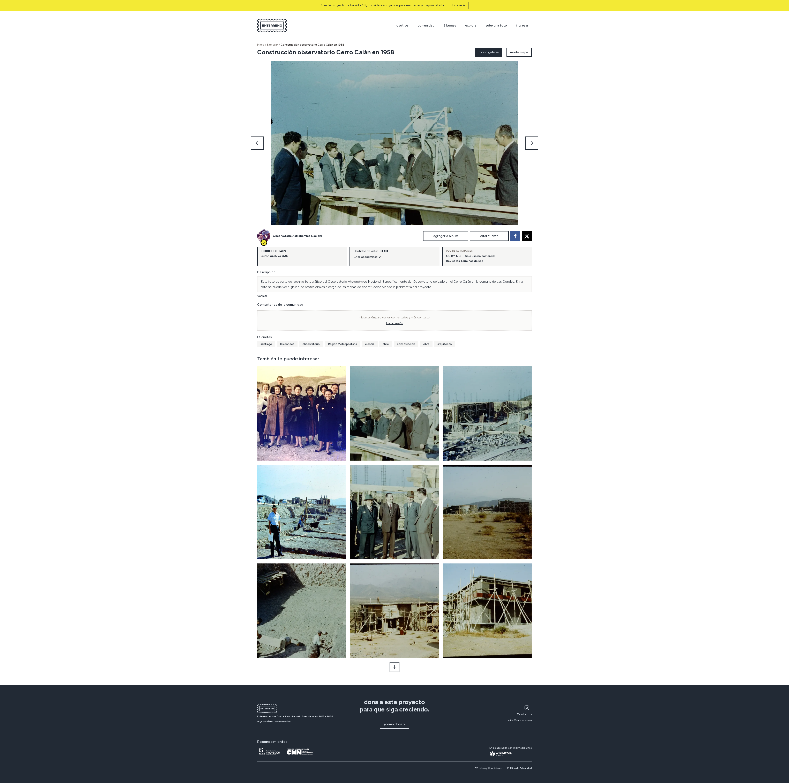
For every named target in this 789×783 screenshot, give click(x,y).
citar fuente (489, 236)
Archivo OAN (279, 256)
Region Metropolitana (342, 344)
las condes (287, 344)
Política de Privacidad (519, 768)
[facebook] (515, 236)
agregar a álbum (445, 236)
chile (386, 344)
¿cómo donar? (394, 724)
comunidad (426, 25)
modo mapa (519, 52)
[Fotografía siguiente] (531, 143)
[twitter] (527, 236)
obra (426, 344)
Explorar (272, 44)
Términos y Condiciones (488, 768)
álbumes (450, 25)
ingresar (522, 25)
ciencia (369, 344)
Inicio (260, 44)
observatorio (311, 344)
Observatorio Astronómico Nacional (298, 236)
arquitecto (444, 344)
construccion (406, 344)
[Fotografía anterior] (257, 143)
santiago (266, 344)
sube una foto (496, 25)
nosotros (401, 25)
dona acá (458, 5)
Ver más (262, 296)
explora (470, 25)
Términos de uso (471, 261)
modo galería (489, 52)
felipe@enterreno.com (520, 720)
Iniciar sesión (394, 323)
